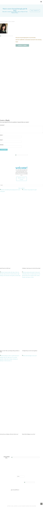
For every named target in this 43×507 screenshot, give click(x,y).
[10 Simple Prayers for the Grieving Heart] (32, 277)
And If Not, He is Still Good (5, 268)
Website (1, 144)
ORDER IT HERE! (22, 45)
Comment (2, 125)
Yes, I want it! (35, 10)
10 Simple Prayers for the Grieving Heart (29, 350)
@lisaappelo (15, 489)
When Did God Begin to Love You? (28, 434)
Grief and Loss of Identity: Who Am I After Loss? (9, 434)
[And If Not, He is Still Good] (10, 191)
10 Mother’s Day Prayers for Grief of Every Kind (31, 268)
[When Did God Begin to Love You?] (32, 355)
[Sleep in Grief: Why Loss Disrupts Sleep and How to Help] (10, 275)
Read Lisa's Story (21, 178)
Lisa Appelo (3, 1)
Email (1, 139)
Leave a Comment (12, 21)
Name (1, 135)
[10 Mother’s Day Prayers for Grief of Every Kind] (32, 189)
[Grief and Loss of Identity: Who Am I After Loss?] (10, 360)
